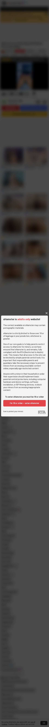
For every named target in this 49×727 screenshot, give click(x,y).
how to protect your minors (13, 411)
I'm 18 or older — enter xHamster (24, 403)
